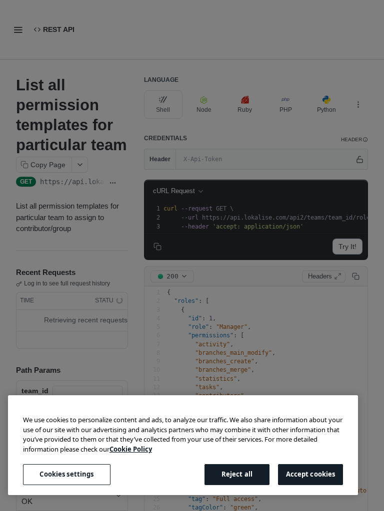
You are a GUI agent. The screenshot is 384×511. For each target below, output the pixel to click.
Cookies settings (67, 474)
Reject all (237, 474)
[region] (183, 445)
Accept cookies (311, 474)
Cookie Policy (131, 449)
